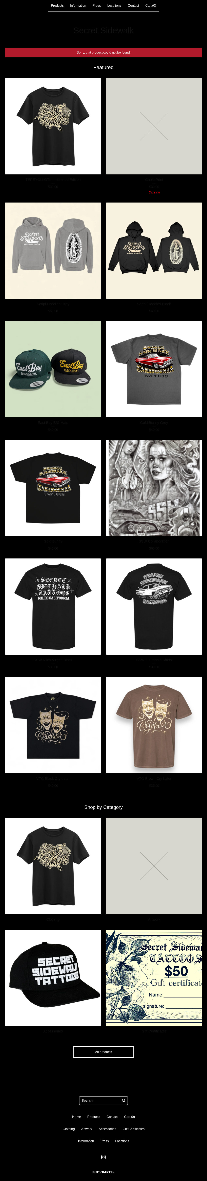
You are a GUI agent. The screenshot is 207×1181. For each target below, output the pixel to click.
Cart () (150, 5)
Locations (114, 5)
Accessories (107, 1129)
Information (78, 5)
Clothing (69, 1129)
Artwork (86, 1129)
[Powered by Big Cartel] (103, 1172)
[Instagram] (103, 1157)
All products (103, 1052)
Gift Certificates (134, 1129)
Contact (133, 5)
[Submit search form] (123, 1100)
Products (57, 5)
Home (76, 1117)
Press (97, 5)
